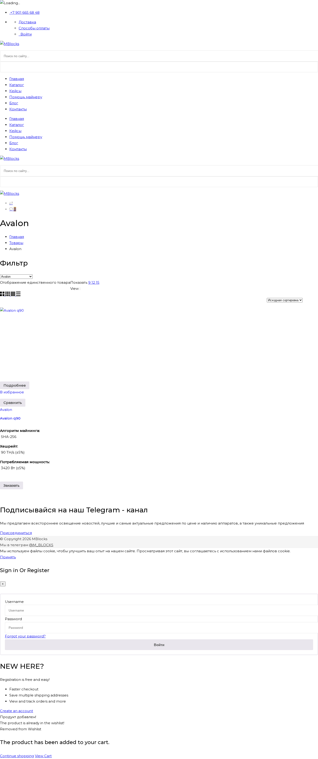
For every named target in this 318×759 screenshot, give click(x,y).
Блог (13, 103)
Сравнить (12, 402)
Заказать (11, 485)
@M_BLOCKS (41, 545)
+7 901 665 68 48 (25, 12)
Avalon (6, 409)
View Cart (43, 756)
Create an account (16, 711)
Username (14, 601)
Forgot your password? (25, 636)
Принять (8, 557)
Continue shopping (17, 756)
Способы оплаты (34, 28)
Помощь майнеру (25, 97)
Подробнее (14, 385)
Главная (16, 79)
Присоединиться (16, 533)
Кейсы (15, 91)
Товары (16, 243)
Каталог (16, 85)
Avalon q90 (10, 418)
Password (13, 619)
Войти (26, 34)
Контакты (18, 109)
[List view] (18, 295)
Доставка (27, 22)
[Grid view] (2, 295)
